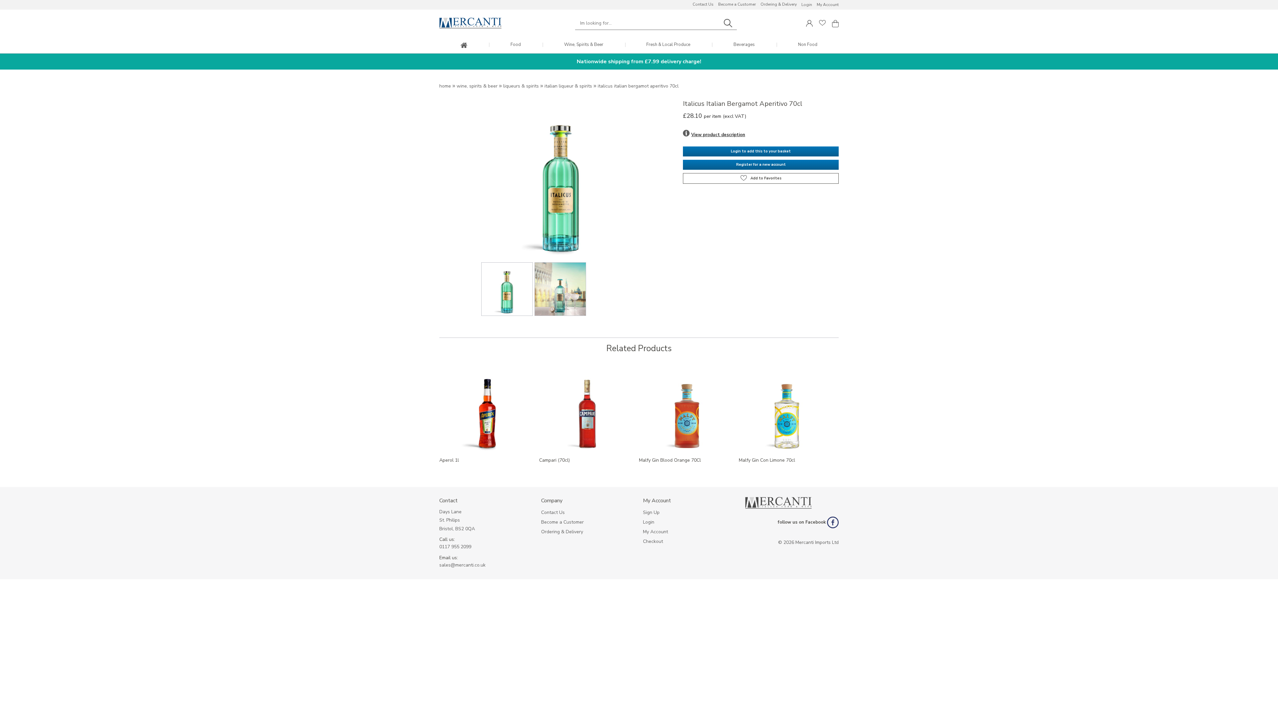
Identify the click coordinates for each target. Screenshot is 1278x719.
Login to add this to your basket (761, 151)
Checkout (653, 541)
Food (516, 45)
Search (728, 23)
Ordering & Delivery (778, 4)
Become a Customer (737, 4)
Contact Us (703, 4)
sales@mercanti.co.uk (462, 565)
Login (806, 4)
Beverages (744, 45)
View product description (718, 135)
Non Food (807, 45)
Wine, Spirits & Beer (583, 45)
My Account (828, 4)
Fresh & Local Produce (668, 45)
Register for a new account (761, 164)
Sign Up (651, 512)
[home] (464, 46)
